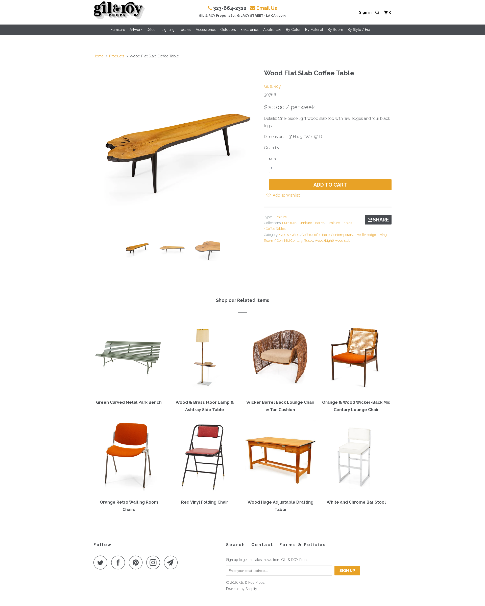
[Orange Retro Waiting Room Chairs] (128, 458)
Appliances (272, 30)
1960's (295, 235)
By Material (314, 30)
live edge (369, 235)
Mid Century (293, 240)
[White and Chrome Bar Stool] (356, 458)
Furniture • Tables (311, 223)
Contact (262, 544)
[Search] (377, 12)
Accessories (206, 30)
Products (116, 56)
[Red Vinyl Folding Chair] (204, 458)
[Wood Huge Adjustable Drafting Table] (280, 458)
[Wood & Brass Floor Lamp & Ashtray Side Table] (204, 358)
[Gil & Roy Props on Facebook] (119, 562)
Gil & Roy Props (251, 582)
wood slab (342, 240)
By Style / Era (359, 30)
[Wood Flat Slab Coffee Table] (176, 149)
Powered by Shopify (241, 589)
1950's (284, 235)
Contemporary (342, 235)
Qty (272, 159)
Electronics (249, 30)
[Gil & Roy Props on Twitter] (101, 562)
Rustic (308, 240)
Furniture (118, 30)
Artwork (136, 30)
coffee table (321, 235)
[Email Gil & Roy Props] (172, 562)
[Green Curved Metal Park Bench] (128, 358)
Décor (152, 30)
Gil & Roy (272, 86)
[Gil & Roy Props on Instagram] (154, 562)
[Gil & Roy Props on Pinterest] (137, 562)
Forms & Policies (302, 544)
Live (357, 235)
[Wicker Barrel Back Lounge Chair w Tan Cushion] (280, 358)
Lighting (168, 30)
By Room (335, 30)
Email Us (266, 8)
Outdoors (228, 30)
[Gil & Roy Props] (119, 10)
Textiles (185, 30)
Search (235, 544)
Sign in (365, 12)
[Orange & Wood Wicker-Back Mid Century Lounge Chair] (356, 358)
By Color (293, 30)
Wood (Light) (324, 240)
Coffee (306, 235)
